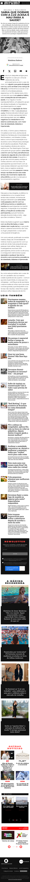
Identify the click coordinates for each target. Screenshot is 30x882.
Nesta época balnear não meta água (8, 807)
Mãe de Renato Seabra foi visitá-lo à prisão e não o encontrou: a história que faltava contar (7, 767)
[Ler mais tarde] (26, 71)
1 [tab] (13, 820)
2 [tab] (15, 820)
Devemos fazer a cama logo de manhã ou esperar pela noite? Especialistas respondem (18, 499)
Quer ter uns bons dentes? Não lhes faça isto (17, 356)
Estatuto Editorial (13, 868)
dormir (26, 84)
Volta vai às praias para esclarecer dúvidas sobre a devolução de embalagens (21, 808)
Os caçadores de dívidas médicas (22, 784)
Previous (9, 820)
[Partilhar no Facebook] (4, 71)
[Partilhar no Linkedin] (15, 71)
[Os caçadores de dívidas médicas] (22, 781)
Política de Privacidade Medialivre (15, 879)
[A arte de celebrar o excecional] (22, 761)
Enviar (15, 553)
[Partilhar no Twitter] (9, 71)
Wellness (20, 10)
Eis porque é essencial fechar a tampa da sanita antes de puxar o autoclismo (18, 341)
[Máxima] (12, 2)
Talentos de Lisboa (8, 841)
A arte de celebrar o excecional (22, 763)
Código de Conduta (8, 871)
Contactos (16, 871)
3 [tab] (17, 820)
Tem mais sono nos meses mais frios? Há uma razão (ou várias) (17, 465)
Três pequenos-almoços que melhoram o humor (18, 479)
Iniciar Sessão (25, 3)
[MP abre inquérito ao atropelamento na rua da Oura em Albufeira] (7, 781)
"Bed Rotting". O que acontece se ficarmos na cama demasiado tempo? (17, 407)
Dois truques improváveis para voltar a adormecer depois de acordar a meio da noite (16, 518)
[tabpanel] (8, 803)
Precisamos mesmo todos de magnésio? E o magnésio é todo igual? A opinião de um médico (18, 303)
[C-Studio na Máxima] (8, 793)
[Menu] (2, 3)
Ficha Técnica (5, 868)
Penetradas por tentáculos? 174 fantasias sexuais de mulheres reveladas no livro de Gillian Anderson (15, 655)
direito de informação (12, 560)
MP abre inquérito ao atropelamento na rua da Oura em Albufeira (7, 786)
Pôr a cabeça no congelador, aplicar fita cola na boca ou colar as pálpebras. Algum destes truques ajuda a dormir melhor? (18, 430)
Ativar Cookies (23, 871)
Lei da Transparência (23, 868)
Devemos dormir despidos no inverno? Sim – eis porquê (17, 372)
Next (20, 820)
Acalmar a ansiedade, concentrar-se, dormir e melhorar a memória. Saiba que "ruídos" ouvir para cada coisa (18, 450)
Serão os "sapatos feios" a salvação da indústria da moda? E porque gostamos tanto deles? (15, 729)
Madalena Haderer (15, 60)
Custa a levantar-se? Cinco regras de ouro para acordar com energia (19, 267)
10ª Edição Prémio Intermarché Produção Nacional (22, 842)
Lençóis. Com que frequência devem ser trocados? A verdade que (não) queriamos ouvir (17, 324)
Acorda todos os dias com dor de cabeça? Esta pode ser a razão (19, 187)
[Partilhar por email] (21, 71)
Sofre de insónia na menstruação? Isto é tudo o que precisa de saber (17, 387)
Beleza (9, 10)
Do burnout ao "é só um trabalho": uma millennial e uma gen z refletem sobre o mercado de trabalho (15, 692)
